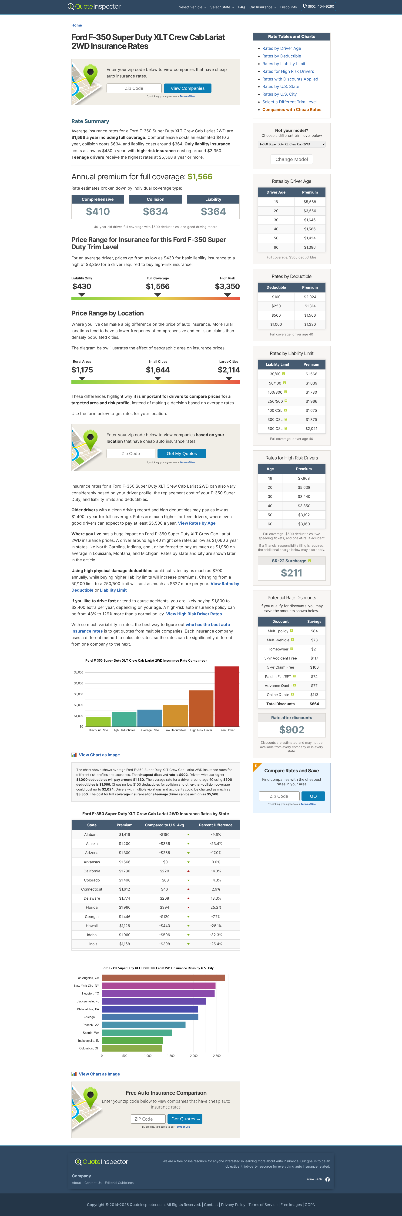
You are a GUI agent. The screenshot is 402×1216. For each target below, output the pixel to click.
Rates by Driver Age (281, 48)
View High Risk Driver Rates (194, 613)
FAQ (241, 7)
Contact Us (92, 1183)
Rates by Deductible (281, 56)
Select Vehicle (190, 7)
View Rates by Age (197, 523)
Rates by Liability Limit (283, 63)
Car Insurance (260, 7)
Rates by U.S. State (280, 86)
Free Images (291, 1205)
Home (76, 25)
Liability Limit (113, 590)
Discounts (288, 7)
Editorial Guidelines (119, 1183)
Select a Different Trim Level (289, 101)
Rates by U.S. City (279, 94)
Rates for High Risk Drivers (288, 71)
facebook (327, 1179)
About (76, 1183)
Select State (220, 7)
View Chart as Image (99, 754)
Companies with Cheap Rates (292, 109)
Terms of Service (263, 1205)
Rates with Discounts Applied (290, 79)
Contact (211, 1205)
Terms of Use (187, 96)
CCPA (310, 1205)
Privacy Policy (233, 1205)
